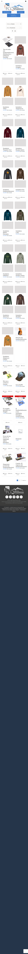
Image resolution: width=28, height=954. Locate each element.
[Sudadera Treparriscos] (20, 91)
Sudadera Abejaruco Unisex (6, 358)
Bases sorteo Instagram (14, 509)
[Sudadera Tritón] (7, 91)
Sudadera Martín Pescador (6, 232)
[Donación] (20, 431)
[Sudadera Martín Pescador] (7, 215)
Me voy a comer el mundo (5, 382)
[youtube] (14, 496)
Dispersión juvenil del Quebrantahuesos (8, 466)
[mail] (21, 496)
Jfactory (14, 511)
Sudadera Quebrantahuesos (8, 190)
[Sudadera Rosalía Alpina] (20, 132)
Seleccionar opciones (18, 74)
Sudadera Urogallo (19, 66)
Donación (18, 439)
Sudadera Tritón (6, 107)
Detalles (10, 73)
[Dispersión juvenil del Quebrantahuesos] (7, 457)
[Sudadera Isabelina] (7, 258)
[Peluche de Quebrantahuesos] (20, 331)
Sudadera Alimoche (6, 316)
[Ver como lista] (15, 31)
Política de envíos (6, 509)
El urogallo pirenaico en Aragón (7, 410)
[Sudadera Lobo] (20, 215)
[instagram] (17, 496)
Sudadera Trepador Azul (7, 149)
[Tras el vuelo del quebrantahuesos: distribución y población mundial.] (7, 41)
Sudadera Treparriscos (19, 107)
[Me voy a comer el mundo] (7, 374)
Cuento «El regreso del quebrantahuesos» (21, 465)
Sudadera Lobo (19, 231)
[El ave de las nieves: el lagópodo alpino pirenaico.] (7, 430)
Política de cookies (22, 508)
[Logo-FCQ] (14, 3)
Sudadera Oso (20, 189)
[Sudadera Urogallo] (20, 50)
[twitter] (10, 496)
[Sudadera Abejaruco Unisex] (7, 340)
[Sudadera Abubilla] (20, 299)
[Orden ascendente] (20, 24)
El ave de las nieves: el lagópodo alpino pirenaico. (7, 439)
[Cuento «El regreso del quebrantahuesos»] (20, 457)
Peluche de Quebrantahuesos (21, 338)
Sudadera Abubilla (19, 316)
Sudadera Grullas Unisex (20, 274)
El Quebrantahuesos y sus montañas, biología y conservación (21, 412)
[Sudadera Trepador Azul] (7, 132)
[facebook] (6, 496)
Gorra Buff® (19, 385)
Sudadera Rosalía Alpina (20, 149)
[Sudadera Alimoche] (7, 299)
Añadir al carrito (5, 74)
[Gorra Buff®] (20, 376)
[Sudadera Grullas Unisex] (20, 258)
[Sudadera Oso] (20, 174)
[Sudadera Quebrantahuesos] (7, 174)
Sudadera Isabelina (6, 274)
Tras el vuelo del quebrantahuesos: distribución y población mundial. (8, 53)
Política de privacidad (14, 508)
